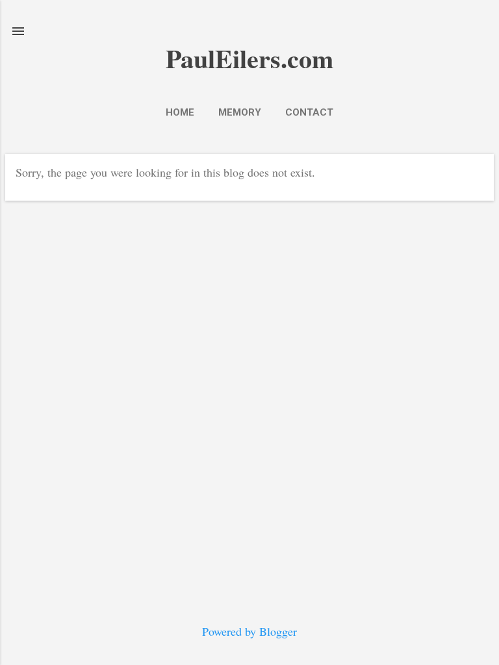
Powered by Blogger (249, 631)
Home (180, 112)
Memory (239, 112)
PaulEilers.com (249, 58)
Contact (309, 112)
